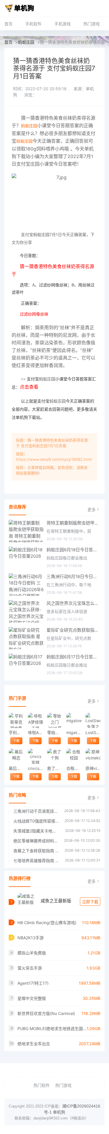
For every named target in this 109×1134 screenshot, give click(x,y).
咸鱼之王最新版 (56, 900)
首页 (8, 23)
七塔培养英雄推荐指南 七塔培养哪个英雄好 (36, 860)
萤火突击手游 (29, 967)
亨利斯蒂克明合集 (16, 732)
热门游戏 (91, 23)
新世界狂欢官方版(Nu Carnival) (46, 1013)
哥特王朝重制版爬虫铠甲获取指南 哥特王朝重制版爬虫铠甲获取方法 (73, 523)
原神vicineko (92, 768)
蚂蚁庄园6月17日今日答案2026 (73, 657)
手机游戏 (62, 23)
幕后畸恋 (16, 768)
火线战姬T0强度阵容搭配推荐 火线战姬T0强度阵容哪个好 (36, 820)
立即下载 (90, 901)
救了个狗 (54, 768)
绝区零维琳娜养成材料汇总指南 (35, 840)
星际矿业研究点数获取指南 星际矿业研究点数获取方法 (73, 630)
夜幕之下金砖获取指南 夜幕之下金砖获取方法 (36, 850)
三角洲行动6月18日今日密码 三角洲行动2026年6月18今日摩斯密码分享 (73, 576)
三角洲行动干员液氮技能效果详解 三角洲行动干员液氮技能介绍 (35, 811)
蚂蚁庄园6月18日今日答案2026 (73, 549)
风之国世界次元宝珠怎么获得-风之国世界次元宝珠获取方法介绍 (73, 603)
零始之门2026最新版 (54, 732)
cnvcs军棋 (35, 768)
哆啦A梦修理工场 (35, 732)
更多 (91, 509)
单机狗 (59, 1112)
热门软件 (41, 1085)
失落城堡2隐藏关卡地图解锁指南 (36, 830)
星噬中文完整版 (31, 998)
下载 (16, 741)
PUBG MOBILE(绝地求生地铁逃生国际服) (52, 1028)
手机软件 (33, 23)
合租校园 (73, 768)
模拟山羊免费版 (31, 952)
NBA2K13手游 (30, 937)
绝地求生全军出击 (33, 1043)
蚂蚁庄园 (26, 42)
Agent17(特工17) (33, 983)
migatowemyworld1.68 (73, 732)
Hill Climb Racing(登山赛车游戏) (46, 922)
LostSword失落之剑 (92, 732)
